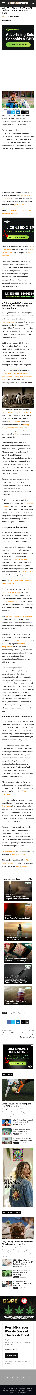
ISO (16, 434)
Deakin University (19, 854)
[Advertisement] (18, 71)
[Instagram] (13, 1378)
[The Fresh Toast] (18, 3)
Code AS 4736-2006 (19, 559)
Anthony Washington (8, 1109)
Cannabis (16, 1133)
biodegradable (12, 1013)
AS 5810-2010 (28, 572)
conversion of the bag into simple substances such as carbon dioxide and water (17, 376)
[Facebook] (9, 112)
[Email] (23, 112)
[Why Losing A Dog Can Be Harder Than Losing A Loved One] (18, 1228)
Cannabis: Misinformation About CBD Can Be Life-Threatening (21, 1273)
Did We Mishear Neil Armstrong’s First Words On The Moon (22, 1283)
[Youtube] (29, 1378)
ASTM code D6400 (12, 601)
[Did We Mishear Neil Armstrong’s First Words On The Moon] (7, 1284)
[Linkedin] (18, 112)
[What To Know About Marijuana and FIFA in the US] (18, 1090)
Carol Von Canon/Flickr (11, 412)
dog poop (20, 1013)
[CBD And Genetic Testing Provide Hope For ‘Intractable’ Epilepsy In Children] (7, 1262)
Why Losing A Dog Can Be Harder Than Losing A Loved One (17, 1243)
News (9, 20)
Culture (4, 20)
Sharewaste (6, 806)
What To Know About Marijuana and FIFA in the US (16, 1105)
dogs (26, 1013)
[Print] (27, 112)
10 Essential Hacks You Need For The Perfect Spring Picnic (27, 1035)
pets (31, 1013)
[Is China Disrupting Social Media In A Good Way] (7, 1131)
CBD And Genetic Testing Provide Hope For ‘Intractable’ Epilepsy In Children (23, 1262)
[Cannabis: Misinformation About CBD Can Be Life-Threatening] (7, 1273)
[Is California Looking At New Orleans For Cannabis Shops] (7, 1140)
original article (21, 866)
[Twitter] (13, 112)
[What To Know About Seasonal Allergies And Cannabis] (7, 1122)
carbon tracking (14, 421)
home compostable (18, 640)
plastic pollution (20, 205)
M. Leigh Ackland (8, 851)
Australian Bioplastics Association (19, 616)
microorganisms (8, 322)
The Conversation (11, 16)
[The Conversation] (3, 16)
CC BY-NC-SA (26, 412)
